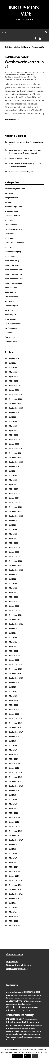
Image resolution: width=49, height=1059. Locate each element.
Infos (34, 1056)
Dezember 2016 (15, 880)
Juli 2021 (12, 633)
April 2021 (13, 646)
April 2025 (13, 430)
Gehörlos (8, 247)
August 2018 (14, 790)
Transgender (20, 79)
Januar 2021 (14, 660)
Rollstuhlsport (10, 314)
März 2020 (13, 705)
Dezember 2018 (15, 772)
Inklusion (10, 1010)
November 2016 (15, 885)
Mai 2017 (13, 858)
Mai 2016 (13, 912)
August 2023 (14, 520)
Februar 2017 (14, 871)
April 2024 (13, 484)
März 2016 (13, 921)
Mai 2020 (13, 696)
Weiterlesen (12, 119)
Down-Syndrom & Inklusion (21, 998)
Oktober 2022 (15, 565)
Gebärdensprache (11, 1004)
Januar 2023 (14, 552)
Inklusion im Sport (15, 1018)
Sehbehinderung (35, 1034)
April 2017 (13, 862)
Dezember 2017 (15, 826)
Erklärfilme (21, 74)
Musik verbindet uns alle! (19, 158)
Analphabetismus (11, 198)
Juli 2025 (12, 417)
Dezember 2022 (15, 556)
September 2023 (16, 516)
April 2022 (13, 592)
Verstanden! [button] (17, 1056)
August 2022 (14, 574)
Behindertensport (12, 211)
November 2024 (15, 453)
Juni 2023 (13, 529)
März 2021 (13, 651)
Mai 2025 (13, 426)
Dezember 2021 (15, 610)
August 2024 (14, 466)
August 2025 (14, 412)
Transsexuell (10, 1040)
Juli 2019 (12, 741)
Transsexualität (30, 79)
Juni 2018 (13, 799)
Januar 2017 (14, 876)
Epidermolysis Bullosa (13, 229)
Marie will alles (16, 1028)
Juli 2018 (12, 795)
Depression (9, 220)
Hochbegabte (10, 256)
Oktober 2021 (15, 619)
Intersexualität (10, 79)
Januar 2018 (14, 822)
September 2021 (16, 624)
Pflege (21, 1031)
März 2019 (13, 759)
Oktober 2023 (15, 511)
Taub (8, 1037)
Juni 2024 (13, 475)
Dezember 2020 (15, 664)
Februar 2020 (14, 709)
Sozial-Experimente (13, 323)
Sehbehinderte (11, 319)
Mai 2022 (13, 588)
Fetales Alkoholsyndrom (14, 242)
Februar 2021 (14, 655)
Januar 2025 (14, 444)
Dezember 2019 (15, 718)
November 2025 (15, 399)
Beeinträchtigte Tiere (13, 207)
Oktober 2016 (15, 889)
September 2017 (16, 840)
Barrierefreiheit (31, 991)
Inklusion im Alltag (12, 260)
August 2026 (14, 358)
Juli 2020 (12, 687)
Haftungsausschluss (17, 968)
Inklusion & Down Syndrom (24, 1011)
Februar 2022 (14, 601)
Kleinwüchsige (10, 292)
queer (25, 1031)
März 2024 (13, 489)
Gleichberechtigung (11, 77)
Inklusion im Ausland (13, 265)
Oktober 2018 (15, 781)
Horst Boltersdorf (33, 1007)
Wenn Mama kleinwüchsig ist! (21, 172)
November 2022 (15, 561)
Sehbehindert (11, 1034)
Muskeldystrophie (12, 296)
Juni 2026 (13, 367)
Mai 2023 (13, 534)
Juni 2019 (13, 745)
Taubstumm (13, 1037)
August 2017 (14, 844)
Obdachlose (31, 1028)
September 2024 (16, 462)
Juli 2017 (12, 849)
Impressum (12, 961)
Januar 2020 (14, 714)
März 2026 (13, 381)
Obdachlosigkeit (11, 305)
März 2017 (13, 867)
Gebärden (38, 1001)
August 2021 (14, 628)
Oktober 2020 (15, 673)
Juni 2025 (13, 421)
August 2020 (14, 682)
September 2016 (16, 894)
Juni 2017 (13, 853)
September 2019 (16, 732)
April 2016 (13, 916)
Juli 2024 (12, 471)
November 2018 (15, 777)
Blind (8, 995)
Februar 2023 (14, 547)
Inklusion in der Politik (27, 77)
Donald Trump (32, 995)
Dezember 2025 (15, 394)
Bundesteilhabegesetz (21, 995)
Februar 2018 (14, 817)
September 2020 (16, 678)
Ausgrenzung (10, 992)
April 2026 (13, 376)
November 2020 (15, 669)
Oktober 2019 (15, 727)
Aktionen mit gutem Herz (15, 189)
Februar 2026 (14, 385)
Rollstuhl (38, 1031)
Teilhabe (19, 1037)
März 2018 (13, 813)
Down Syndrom (11, 224)
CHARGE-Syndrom (12, 215)
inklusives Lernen (24, 1025)
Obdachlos (24, 1028)
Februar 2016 (14, 925)
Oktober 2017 (15, 835)
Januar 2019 (14, 768)
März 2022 (13, 597)
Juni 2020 (13, 691)
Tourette (8, 332)
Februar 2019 (14, 763)
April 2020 (13, 700)
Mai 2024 (13, 480)
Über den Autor (14, 954)
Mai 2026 (13, 372)
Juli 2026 (12, 363)
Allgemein (12, 74)
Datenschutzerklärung (18, 965)
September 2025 (16, 408)
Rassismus (9, 310)
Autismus (8, 202)
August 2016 (14, 898)
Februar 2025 (14, 439)
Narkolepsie (9, 301)
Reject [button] (27, 1056)
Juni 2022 (13, 583)
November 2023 (15, 507)
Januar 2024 (14, 498)
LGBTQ (9, 1028)
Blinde (13, 995)
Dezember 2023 (15, 502)
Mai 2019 (13, 750)
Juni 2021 (13, 637)
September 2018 (16, 786)
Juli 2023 (12, 525)
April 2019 (13, 754)
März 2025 (13, 435)
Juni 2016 (13, 907)
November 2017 (15, 831)
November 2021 (15, 615)
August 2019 (14, 736)
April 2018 (13, 808)
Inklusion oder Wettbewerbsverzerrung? (24, 62)
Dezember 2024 (15, 448)
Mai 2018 (13, 804)
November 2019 (15, 723)
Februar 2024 (14, 493)
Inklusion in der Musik (13, 274)
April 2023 (13, 538)
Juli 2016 (12, 903)
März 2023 (13, 543)
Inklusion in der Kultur (14, 269)
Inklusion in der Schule (14, 283)
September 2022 (16, 570)
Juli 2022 (12, 579)
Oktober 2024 (15, 457)
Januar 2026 (14, 390)
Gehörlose (28, 1004)
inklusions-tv (21, 72)
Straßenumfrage (11, 328)
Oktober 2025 (15, 403)
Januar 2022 (14, 606)
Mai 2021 (13, 642)
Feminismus (30, 74)
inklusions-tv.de (24, 10)
